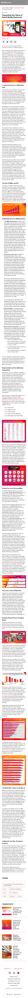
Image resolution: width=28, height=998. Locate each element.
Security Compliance (14, 983)
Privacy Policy (14, 976)
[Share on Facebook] (3, 41)
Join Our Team (18, 968)
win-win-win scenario (7, 694)
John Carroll (6, 46)
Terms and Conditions (14, 979)
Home (3, 7)
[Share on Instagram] (11, 41)
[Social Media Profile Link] (9, 973)
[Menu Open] (26, 2)
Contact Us (7, 968)
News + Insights (9, 7)
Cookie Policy (14, 985)
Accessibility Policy (14, 981)
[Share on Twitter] (7, 41)
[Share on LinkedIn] (15, 41)
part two (12, 58)
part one (13, 53)
